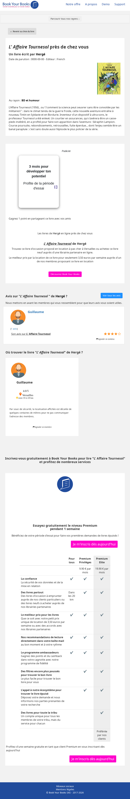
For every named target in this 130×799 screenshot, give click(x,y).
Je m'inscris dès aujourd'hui (94, 544)
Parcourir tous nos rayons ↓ (65, 18)
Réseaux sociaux (65, 786)
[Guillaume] (27, 318)
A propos (91, 4)
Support (119, 4)
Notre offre (73, 4)
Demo (106, 4)
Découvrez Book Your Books (65, 274)
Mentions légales (65, 789)
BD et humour (30, 100)
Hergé (40, 54)
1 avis (14, 328)
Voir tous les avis (111, 295)
